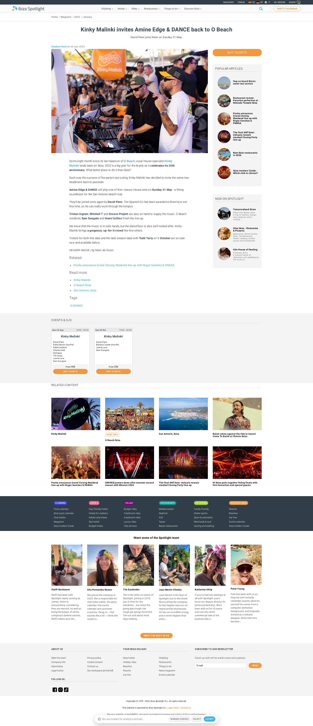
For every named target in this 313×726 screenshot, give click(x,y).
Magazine (228, 2)
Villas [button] (134, 8)
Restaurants (165, 662)
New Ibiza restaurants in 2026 (245, 153)
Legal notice (57, 670)
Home (54, 17)
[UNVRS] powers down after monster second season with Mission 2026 (129, 483)
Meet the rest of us (156, 635)
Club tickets (60, 517)
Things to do (165, 666)
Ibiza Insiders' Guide (64, 526)
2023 (77, 17)
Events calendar (237, 521)
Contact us (92, 666)
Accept (210, 719)
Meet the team (58, 658)
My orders (279, 2)
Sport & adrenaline (203, 517)
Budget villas (130, 509)
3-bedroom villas (132, 513)
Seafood (163, 513)
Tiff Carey (57, 356)
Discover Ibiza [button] (191, 8)
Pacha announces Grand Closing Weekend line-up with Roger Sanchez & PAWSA (124, 265)
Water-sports (200, 513)
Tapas (162, 521)
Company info (58, 662)
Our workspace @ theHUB (100, 670)
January (87, 17)
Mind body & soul (202, 521)
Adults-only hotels (98, 517)
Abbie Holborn (60, 347)
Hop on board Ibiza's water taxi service (244, 82)
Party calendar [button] (287, 8)
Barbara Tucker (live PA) (107, 345)
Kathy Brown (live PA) (63, 345)
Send (255, 665)
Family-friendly (201, 509)
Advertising (57, 666)
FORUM (241, 2)
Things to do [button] (171, 8)
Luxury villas (130, 521)
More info (112, 435)
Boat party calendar (64, 513)
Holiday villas (129, 662)
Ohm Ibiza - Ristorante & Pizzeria (245, 229)
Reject (197, 719)
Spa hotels (94, 521)
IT (269, 2)
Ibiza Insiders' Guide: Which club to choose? (245, 171)
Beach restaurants (168, 526)
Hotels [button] (121, 8)
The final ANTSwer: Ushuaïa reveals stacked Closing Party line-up (245, 136)
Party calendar (61, 509)
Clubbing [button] (106, 8)
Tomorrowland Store (244, 209)
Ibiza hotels (129, 658)
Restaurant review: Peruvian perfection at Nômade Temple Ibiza (245, 100)
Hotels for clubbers (98, 513)
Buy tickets (237, 52)
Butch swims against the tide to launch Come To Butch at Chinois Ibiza (234, 435)
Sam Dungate (59, 361)
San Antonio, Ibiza (85, 290)
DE (261, 2)
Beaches (233, 513)
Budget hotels (96, 526)
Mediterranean (166, 509)
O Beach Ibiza (82, 285)
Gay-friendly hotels (98, 509)
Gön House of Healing (245, 249)
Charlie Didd (59, 350)
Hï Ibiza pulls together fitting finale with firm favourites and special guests (235, 483)
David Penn (58, 342)
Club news (76, 305)
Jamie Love (58, 358)
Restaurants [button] (150, 8)
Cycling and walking (204, 526)
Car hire (233, 517)
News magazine (167, 670)
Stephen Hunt (59, 46)
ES (253, 2)
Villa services (130, 526)
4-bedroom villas (132, 517)
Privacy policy (94, 658)
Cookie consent (95, 662)
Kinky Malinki (82, 280)
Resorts (233, 509)
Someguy (57, 353)
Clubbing (163, 658)
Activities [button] (201, 503)
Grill (161, 517)
